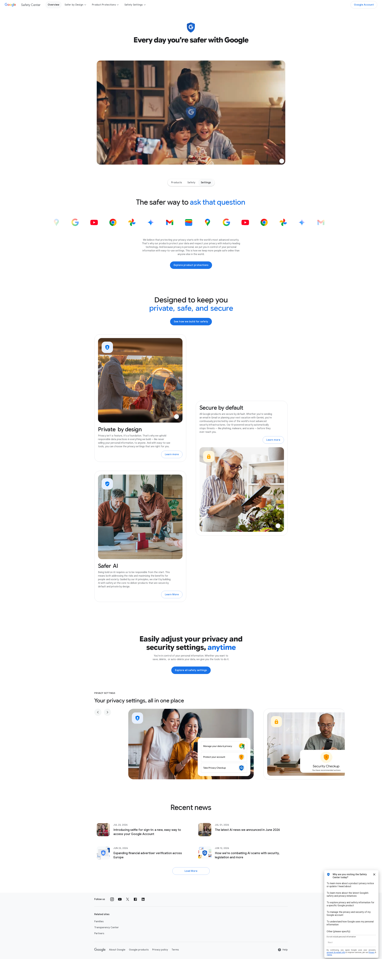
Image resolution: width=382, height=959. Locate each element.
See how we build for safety (191, 321)
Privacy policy (160, 949)
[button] (281, 161)
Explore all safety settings (191, 670)
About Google (117, 949)
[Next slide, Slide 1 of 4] (107, 712)
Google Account (364, 4)
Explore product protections (191, 265)
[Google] (99, 950)
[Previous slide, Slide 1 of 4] (97, 712)
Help (285, 949)
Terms (175, 949)
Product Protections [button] (104, 4)
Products (176, 182)
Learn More (172, 594)
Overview (53, 4)
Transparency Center (106, 927)
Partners (99, 933)
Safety (191, 182)
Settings (206, 182)
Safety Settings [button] (133, 4)
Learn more (172, 454)
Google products (139, 949)
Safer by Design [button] (74, 4)
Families (99, 921)
